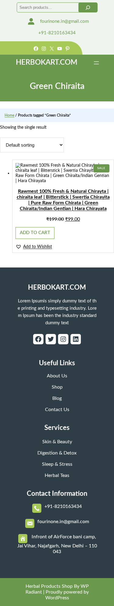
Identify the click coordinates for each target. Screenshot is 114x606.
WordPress (57, 597)
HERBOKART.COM (46, 62)
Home (9, 115)
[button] (34, 246)
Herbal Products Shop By (52, 586)
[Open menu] (96, 63)
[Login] (31, 21)
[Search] (87, 7)
